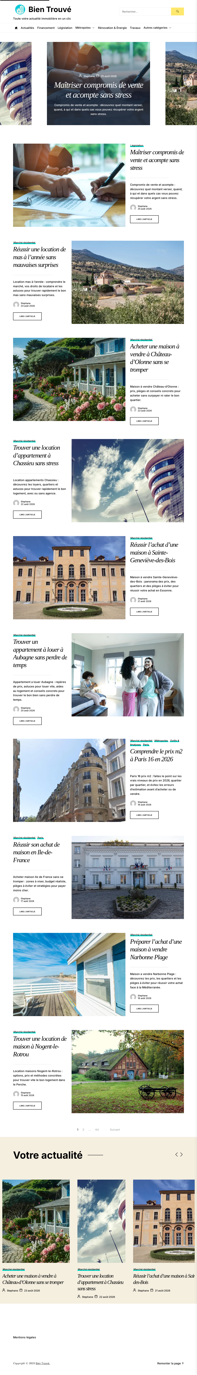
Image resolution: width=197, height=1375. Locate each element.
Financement (46, 28)
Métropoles (83, 27)
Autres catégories (155, 27)
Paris (146, 744)
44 (97, 1129)
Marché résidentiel (24, 242)
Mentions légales (24, 1337)
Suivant (115, 1129)
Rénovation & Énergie (112, 28)
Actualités (27, 28)
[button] (192, 84)
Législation (65, 28)
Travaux (135, 28)
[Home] (16, 28)
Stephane (142, 206)
